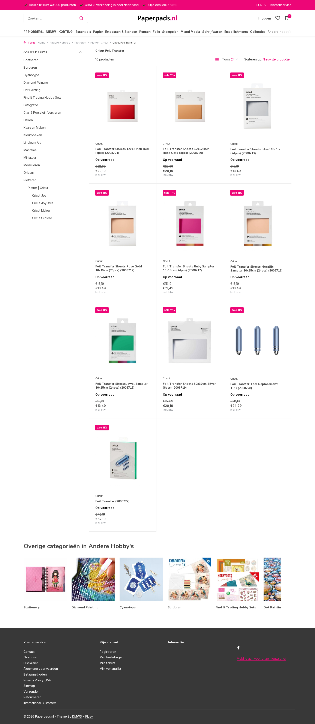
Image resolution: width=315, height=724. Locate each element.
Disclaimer (31, 663)
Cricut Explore (42, 218)
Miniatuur (30, 157)
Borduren (30, 67)
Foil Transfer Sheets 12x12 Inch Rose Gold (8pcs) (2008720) (186, 151)
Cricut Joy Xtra (42, 203)
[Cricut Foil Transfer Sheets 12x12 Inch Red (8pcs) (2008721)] (122, 105)
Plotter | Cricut (99, 42)
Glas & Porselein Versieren (42, 112)
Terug (31, 42)
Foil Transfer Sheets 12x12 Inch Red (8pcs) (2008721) (122, 151)
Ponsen (145, 31)
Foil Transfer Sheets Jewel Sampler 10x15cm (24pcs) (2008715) (121, 386)
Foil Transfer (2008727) (112, 501)
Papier (98, 31)
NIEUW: (51, 31)
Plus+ (89, 716)
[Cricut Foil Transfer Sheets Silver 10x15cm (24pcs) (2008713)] (257, 106)
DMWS (77, 716)
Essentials (83, 31)
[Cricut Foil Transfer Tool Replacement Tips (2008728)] (257, 340)
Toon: (226, 59)
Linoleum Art (32, 142)
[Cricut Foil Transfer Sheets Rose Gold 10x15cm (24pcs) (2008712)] (122, 223)
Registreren (108, 651)
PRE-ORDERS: (34, 31)
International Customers (40, 703)
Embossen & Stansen (121, 31)
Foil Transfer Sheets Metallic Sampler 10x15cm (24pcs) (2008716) (256, 269)
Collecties (258, 31)
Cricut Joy (39, 195)
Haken (28, 120)
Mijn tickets (107, 663)
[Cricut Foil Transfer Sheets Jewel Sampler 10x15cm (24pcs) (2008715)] (122, 340)
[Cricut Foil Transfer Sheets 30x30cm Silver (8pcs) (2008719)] (190, 340)
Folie (156, 31)
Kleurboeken (33, 135)
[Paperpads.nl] (157, 18)
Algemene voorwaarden (41, 668)
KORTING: (66, 31)
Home (41, 42)
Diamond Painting (36, 82)
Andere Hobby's (280, 31)
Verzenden (31, 691)
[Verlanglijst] (277, 18)
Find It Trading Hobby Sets (42, 97)
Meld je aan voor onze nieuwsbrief (261, 658)
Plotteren (80, 42)
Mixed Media (190, 31)
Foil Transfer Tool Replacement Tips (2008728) (254, 386)
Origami (29, 172)
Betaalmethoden (35, 674)
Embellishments (236, 31)
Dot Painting (32, 90)
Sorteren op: (253, 59)
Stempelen (170, 31)
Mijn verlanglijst (110, 668)
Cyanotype (31, 75)
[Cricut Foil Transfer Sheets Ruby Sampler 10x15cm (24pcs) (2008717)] (190, 223)
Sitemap (29, 686)
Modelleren (32, 165)
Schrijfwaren (212, 31)
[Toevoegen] (142, 172)
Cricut (99, 143)
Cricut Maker (41, 210)
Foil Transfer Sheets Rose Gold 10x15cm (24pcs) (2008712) (118, 268)
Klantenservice (280, 5)
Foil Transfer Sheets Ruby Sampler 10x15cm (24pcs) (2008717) (188, 268)
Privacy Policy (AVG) (38, 680)
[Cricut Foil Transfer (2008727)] (122, 458)
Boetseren (31, 60)
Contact (29, 651)
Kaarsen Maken (35, 127)
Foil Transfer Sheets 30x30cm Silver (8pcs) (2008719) (189, 386)
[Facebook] (238, 648)
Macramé (30, 150)
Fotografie (31, 105)
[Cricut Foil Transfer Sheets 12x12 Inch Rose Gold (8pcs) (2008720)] (190, 105)
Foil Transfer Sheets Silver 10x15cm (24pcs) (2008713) (256, 151)
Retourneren (32, 697)
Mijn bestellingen (111, 657)
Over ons (30, 657)
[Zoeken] (81, 18)
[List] (217, 59)
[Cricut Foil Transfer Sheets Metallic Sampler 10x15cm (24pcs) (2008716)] (257, 223)
